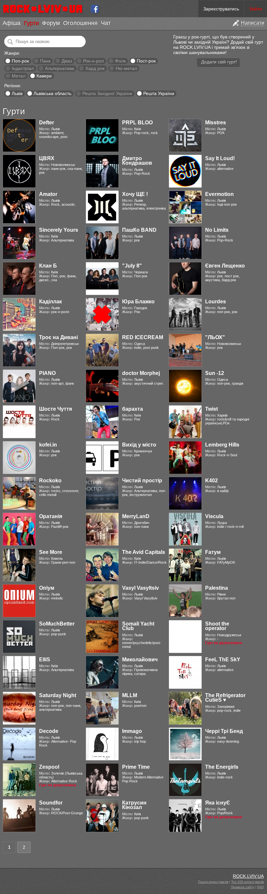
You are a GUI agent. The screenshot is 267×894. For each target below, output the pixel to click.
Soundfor (51, 802)
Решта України (158, 93)
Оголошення (80, 23)
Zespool (49, 767)
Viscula (214, 516)
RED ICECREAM (142, 337)
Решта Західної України (107, 93)
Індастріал (23, 68)
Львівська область (52, 93)
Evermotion (219, 194)
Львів (17, 93)
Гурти (31, 23)
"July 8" (132, 265)
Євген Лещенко (225, 265)
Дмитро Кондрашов (137, 161)
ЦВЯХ (46, 158)
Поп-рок (20, 60)
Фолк (120, 60)
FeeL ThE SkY (222, 659)
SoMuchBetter (57, 623)
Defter (46, 122)
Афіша (12, 23)
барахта (132, 409)
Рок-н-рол (93, 60)
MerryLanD (135, 516)
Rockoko (50, 480)
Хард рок (95, 68)
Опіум (46, 588)
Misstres (215, 122)
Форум (51, 23)
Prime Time (136, 767)
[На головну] (45, 8)
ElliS (44, 659)
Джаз (67, 60)
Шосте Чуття (55, 409)
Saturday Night (57, 695)
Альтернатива (59, 68)
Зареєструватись (221, 8)
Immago (132, 731)
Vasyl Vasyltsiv (140, 588)
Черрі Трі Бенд (224, 731)
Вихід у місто (139, 444)
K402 (211, 480)
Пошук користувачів (213, 882)
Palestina (216, 588)
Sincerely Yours (58, 230)
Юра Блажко (138, 301)
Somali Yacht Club (138, 626)
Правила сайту (242, 887)
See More (50, 552)
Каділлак (50, 301)
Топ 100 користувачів (247, 882)
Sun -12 (214, 373)
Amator (48, 194)
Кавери (44, 75)
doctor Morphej (141, 373)
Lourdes (215, 301)
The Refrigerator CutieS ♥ (225, 698)
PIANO (47, 373)
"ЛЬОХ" (215, 337)
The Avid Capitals (143, 552)
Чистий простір (142, 480)
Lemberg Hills (222, 444)
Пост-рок (146, 60)
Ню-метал (126, 68)
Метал (18, 75)
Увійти (255, 8)
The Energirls (221, 767)
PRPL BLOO (137, 122)
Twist (211, 409)
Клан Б (48, 265)
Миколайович (140, 659)
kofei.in (48, 444)
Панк (45, 60)
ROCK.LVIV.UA (248, 876)
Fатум (213, 552)
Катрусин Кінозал (134, 805)
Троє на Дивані (58, 337)
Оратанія (50, 516)
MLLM (129, 695)
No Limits (217, 230)
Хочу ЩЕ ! (135, 194)
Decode (48, 731)
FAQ (260, 887)
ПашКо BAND (139, 230)
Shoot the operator (217, 626)
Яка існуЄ (217, 802)
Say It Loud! (220, 158)
